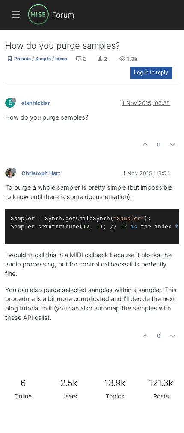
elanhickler (35, 103)
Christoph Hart (40, 173)
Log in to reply (151, 72)
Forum (63, 14)
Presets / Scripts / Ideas (40, 58)
